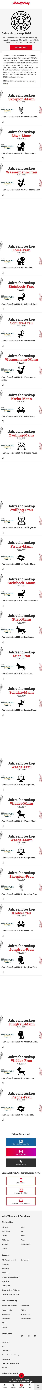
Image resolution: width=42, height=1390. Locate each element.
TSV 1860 (5, 1244)
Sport (22, 1227)
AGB (3, 1346)
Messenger (5, 1268)
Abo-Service (6, 1318)
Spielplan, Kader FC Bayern (11, 1290)
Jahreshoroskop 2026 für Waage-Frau (18, 784)
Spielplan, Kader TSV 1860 (10, 1294)
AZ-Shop (24, 1310)
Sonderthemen (26, 1318)
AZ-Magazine (25, 1314)
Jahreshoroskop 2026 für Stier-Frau (17, 673)
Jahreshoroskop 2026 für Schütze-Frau (18, 340)
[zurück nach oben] (21, 1376)
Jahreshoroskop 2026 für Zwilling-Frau (19, 527)
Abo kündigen (6, 1359)
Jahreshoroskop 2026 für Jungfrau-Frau (19, 967)
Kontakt (4, 1327)
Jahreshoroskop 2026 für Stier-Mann (18, 637)
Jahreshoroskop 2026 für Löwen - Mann (19, 153)
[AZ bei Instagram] (28, 1336)
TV (22, 1231)
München (5, 1227)
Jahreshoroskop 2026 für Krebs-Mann (18, 416)
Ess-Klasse (5, 1281)
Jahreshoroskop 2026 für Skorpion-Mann (20, 117)
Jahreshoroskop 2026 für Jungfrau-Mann (20, 1042)
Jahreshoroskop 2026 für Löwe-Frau (17, 267)
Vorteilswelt (6, 1286)
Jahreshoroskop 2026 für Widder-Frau (18, 1078)
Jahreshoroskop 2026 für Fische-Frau (18, 1115)
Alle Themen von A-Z (8, 1260)
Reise (23, 1240)
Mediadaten (25, 1306)
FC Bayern (5, 1240)
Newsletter (5, 1264)
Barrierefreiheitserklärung (10, 1355)
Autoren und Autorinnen (10, 1306)
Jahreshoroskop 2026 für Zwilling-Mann (19, 453)
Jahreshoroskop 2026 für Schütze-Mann (19, 710)
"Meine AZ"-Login (21, 47)
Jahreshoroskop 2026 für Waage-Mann (18, 857)
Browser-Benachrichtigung (10, 1277)
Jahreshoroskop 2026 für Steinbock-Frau (19, 304)
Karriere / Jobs (7, 1310)
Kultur (23, 1236)
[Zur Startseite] (21, 4)
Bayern (4, 1236)
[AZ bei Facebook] (22, 1336)
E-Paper (4, 1323)
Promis (4, 1248)
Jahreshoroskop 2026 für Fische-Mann (18, 564)
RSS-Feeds (5, 1273)
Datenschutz (6, 1350)
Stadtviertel (6, 1231)
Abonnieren (6, 1314)
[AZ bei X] (35, 1336)
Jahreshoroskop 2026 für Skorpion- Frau (19, 894)
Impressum (5, 1342)
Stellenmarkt (25, 1260)
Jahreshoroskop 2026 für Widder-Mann (19, 821)
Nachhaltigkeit (26, 1244)
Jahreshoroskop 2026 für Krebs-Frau (18, 930)
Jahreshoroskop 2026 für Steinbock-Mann (20, 600)
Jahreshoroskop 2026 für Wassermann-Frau (21, 190)
